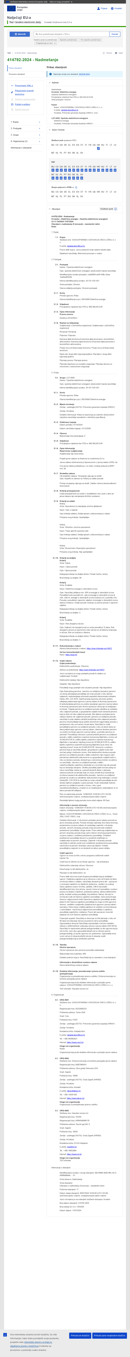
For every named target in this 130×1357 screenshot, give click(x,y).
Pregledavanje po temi (44, 43)
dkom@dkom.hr (74, 1091)
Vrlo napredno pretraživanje (90, 40)
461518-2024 (84, 74)
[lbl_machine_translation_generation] (76, 187)
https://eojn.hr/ (71, 655)
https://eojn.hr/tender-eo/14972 (99, 648)
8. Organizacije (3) (19, 141)
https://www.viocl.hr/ (75, 1042)
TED (9, 53)
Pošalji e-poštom (22, 104)
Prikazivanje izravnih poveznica (24, 92)
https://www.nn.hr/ (74, 1154)
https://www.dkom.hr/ (75, 1098)
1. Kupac (15, 122)
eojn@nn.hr (72, 1147)
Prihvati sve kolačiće (80, 1336)
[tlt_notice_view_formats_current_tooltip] (115, 209)
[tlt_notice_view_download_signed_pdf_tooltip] (98, 148)
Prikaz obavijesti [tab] (15, 68)
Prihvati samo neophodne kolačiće (109, 1336)
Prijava (104, 8)
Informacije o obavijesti (21, 148)
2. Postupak (16, 128)
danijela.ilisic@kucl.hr (69, 110)
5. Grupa (15, 135)
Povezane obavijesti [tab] (17, 74)
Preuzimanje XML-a (24, 86)
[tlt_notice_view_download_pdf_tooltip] (53, 170)
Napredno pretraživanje (68, 40)
